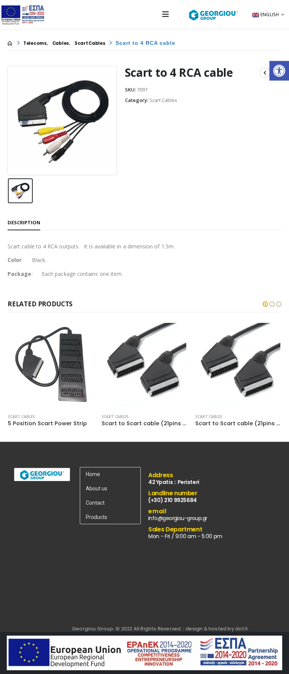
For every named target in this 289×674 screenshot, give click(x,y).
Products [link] (96, 517)
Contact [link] (95, 503)
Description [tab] (24, 222)
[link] (279, 71)
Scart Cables (163, 100)
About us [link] (96, 488)
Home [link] (93, 474)
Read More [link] (81, 334)
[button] (265, 304)
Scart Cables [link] (21, 416)
